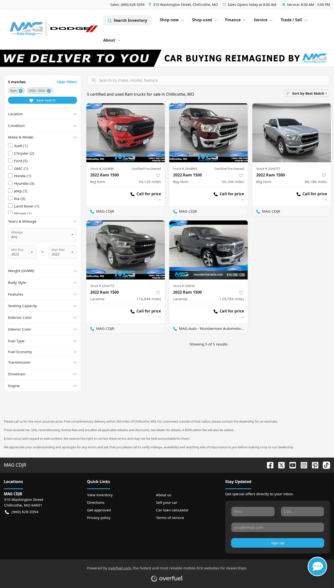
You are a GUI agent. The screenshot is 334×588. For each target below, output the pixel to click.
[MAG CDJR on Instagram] (302, 464)
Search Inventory (130, 20)
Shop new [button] (169, 20)
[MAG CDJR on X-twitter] (279, 464)
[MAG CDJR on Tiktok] (324, 464)
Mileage (17, 232)
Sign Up (277, 543)
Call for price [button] (148, 193)
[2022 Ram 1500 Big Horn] (125, 132)
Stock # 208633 (184, 286)
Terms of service (170, 517)
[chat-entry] (317, 566)
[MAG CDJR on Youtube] (290, 464)
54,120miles (150, 181)
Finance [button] (233, 20)
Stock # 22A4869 (185, 168)
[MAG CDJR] (53, 29)
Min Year (17, 249)
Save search (45, 100)
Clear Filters (67, 82)
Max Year (58, 249)
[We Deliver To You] (167, 58)
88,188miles (316, 181)
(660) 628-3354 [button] (25, 511)
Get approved (99, 509)
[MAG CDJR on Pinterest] (313, 464)
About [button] (109, 40)
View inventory (100, 494)
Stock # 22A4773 (102, 286)
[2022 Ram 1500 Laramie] (125, 249)
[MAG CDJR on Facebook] (268, 464)
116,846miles (148, 298)
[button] (183, 4)
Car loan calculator (172, 509)
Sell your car (166, 502)
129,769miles (232, 298)
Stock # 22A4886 (102, 168)
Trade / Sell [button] (291, 20)
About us (163, 494)
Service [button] (260, 20)
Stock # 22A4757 (268, 168)
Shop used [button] (202, 20)
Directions (95, 502)
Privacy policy (99, 517)
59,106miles (233, 181)
